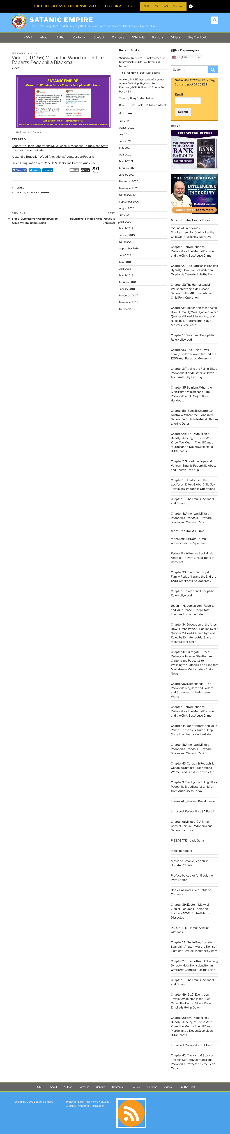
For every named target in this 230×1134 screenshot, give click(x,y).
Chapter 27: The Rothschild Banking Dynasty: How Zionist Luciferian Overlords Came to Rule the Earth (194, 270)
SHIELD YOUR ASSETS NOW (163, 6)
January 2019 (127, 235)
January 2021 (127, 174)
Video (16, 68)
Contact (98, 37)
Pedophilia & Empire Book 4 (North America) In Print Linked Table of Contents (194, 558)
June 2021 (125, 141)
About (44, 37)
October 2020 (127, 194)
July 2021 (124, 134)
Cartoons (79, 37)
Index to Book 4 (181, 850)
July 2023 (124, 120)
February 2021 (127, 167)
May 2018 (125, 261)
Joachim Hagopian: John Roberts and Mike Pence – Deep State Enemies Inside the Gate (192, 610)
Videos (176, 37)
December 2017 (128, 295)
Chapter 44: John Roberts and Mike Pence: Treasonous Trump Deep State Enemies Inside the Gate (194, 730)
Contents (118, 37)
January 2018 (127, 288)
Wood (45, 192)
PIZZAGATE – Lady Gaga (187, 840)
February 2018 (127, 282)
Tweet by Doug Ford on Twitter (136, 98)
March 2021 (126, 161)
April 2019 (125, 221)
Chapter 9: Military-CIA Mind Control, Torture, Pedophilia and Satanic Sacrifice (192, 826)
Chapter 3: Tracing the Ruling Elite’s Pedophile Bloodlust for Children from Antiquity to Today (194, 373)
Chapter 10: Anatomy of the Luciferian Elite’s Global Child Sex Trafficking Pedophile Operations (193, 484)
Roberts (33, 192)
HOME (28, 37)
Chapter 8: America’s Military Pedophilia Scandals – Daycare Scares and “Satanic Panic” (191, 518)
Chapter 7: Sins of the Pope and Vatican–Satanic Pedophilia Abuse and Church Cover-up (194, 466)
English (181, 57)
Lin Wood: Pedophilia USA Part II (192, 811)
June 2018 (125, 255)
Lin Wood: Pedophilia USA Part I (192, 1045)
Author (61, 37)
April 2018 (125, 268)
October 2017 (127, 308)
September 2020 (129, 201)
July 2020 (124, 214)
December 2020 (128, 181)
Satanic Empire (61, 20)
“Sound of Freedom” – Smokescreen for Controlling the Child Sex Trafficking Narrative (142, 62)
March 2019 (126, 228)
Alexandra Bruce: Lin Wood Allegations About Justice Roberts (53, 156)
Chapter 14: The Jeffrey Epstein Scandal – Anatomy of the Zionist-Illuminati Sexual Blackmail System (194, 947)
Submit (183, 111)
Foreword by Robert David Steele (193, 801)
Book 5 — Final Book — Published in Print (142, 104)
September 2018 (129, 248)
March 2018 (126, 275)
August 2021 (126, 127)
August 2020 (126, 208)
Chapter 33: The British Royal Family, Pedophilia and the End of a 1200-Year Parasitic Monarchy (194, 354)
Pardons (158, 37)
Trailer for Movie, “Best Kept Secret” (140, 72)
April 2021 (125, 154)
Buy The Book (197, 37)
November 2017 (128, 302)
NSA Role (138, 37)
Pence (21, 192)
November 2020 (129, 188)
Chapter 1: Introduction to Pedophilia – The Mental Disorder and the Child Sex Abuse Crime (193, 251)
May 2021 (125, 147)
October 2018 (127, 241)
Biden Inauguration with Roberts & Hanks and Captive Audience (54, 163)
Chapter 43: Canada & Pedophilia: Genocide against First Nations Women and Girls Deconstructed (193, 768)
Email (179, 94)
